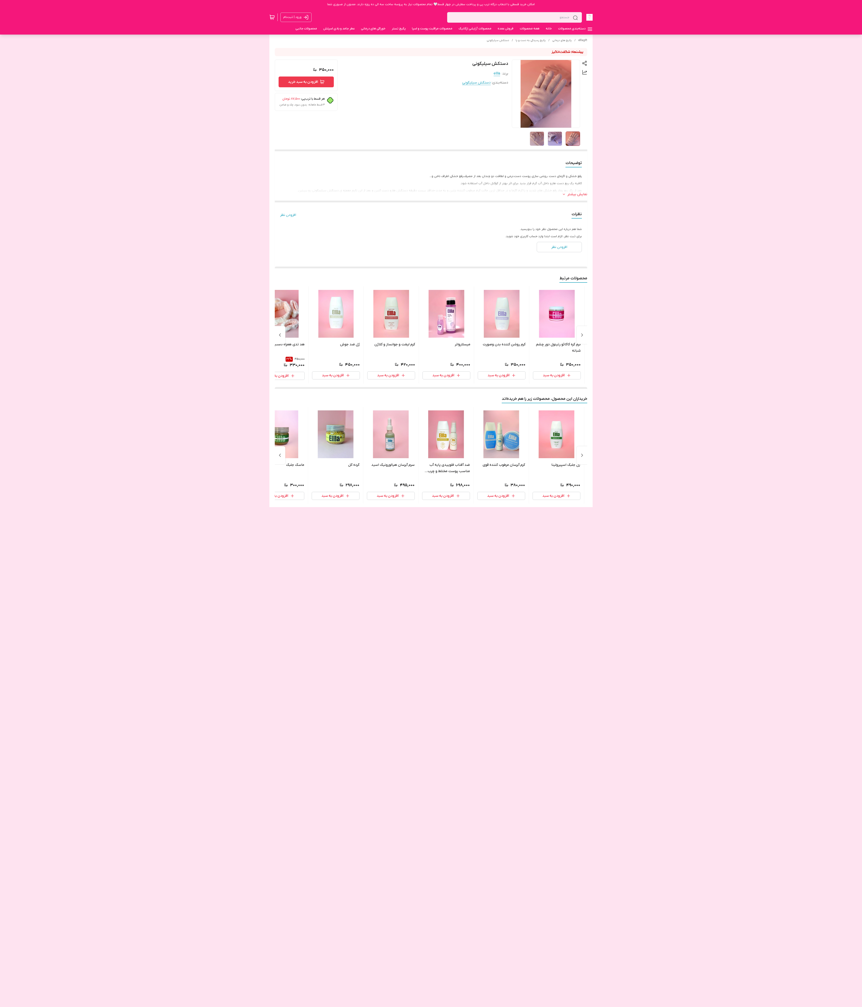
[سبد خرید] (272, 17)
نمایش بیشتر (577, 194)
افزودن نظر (288, 215)
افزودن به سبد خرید (303, 82)
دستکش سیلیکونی (498, 40)
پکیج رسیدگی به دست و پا (531, 40)
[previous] (582, 335)
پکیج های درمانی (562, 40)
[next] (280, 335)
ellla (497, 73)
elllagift (582, 40)
